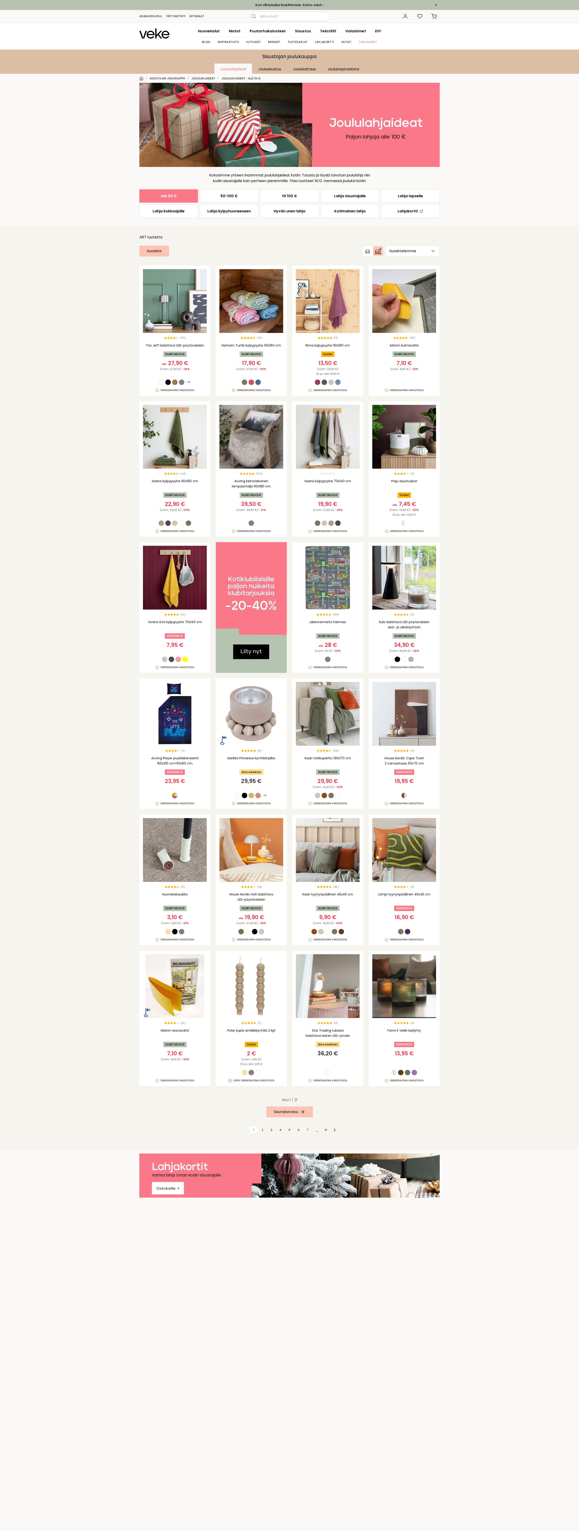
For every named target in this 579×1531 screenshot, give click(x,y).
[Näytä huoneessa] (373, 251)
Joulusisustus (269, 69)
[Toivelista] (419, 16)
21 (326, 1130)
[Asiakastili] (405, 16)
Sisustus (303, 31)
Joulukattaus (304, 69)
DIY (378, 31)
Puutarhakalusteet (268, 31)
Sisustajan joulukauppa (289, 56)
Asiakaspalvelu (150, 16)
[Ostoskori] (434, 16)
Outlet (346, 42)
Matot (235, 31)
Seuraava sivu (286, 1111)
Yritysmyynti (176, 16)
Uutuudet (253, 42)
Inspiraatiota (228, 42)
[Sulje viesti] (436, 5)
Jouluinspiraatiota (343, 69)
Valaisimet (355, 31)
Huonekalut (209, 31)
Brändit (274, 42)
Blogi (206, 42)
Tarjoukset (368, 42)
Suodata (154, 251)
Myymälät (197, 16)
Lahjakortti (324, 42)
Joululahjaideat (233, 69)
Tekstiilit (328, 31)
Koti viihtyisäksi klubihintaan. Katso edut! (288, 5)
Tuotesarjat (298, 42)
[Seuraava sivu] (334, 1130)
